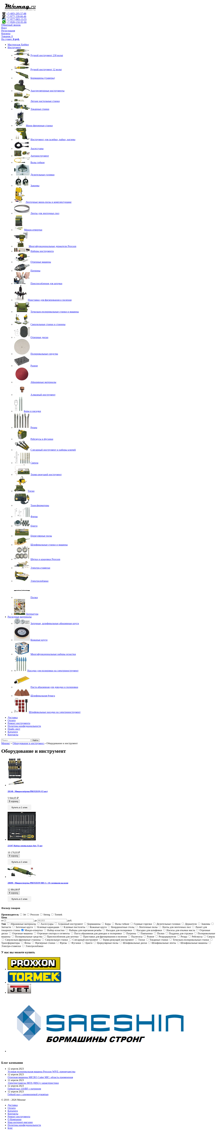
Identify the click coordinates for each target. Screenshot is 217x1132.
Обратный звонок (11, 25)
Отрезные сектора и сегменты (53, 933)
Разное (150, 936)
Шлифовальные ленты (164, 943)
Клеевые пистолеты (74, 927)
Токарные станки (159, 939)
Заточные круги (24, 927)
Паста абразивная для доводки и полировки (98, 933)
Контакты (13, 734)
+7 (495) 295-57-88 (16, 13)
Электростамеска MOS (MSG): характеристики (33, 1083)
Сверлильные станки (56, 939)
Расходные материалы (20, 616)
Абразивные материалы (23, 924)
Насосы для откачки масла (181, 930)
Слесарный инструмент (85, 939)
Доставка (13, 717)
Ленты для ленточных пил (176, 927)
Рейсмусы (197, 936)
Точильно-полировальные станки (191, 939)
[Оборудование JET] (19, 992)
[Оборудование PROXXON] (34, 969)
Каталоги (13, 731)
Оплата (12, 720)
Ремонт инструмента (19, 723)
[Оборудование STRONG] (105, 1051)
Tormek (58, 914)
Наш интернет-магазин (20, 1122)
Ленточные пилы (148, 927)
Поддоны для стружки (181, 933)
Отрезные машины (22, 933)
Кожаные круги (98, 927)
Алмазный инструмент (70, 924)
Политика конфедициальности (24, 726)
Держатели (190, 924)
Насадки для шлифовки (149, 930)
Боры (107, 924)
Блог (10, 1128)
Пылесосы (137, 936)
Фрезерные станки (45, 943)
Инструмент (14, 47)
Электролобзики (34, 946)
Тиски (142, 939)
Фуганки (76, 943)
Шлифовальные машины (194, 943)
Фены (27, 943)
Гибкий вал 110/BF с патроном (24, 1088)
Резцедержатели (167, 936)
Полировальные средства (28, 936)
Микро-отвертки (33, 930)
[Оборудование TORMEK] (34, 982)
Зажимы (206, 924)
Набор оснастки (56, 930)
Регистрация (8, 30)
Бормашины (94, 924)
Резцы (184, 936)
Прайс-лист (14, 729)
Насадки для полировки (119, 930)
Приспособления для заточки (62, 936)
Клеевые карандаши (48, 927)
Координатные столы (123, 927)
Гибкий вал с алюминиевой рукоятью (28, 1094)
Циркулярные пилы (107, 943)
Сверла (210, 936)
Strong (47, 914)
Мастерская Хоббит (18, 44)
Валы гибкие (122, 924)
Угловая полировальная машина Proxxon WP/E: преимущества (41, 1071)
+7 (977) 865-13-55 (17, 19)
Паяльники (146, 933)
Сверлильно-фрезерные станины (22, 939)
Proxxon (34, 914)
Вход (4, 27)
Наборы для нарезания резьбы (85, 930)
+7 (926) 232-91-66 (17, 22)
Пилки (160, 933)
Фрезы (63, 943)
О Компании (14, 1119)
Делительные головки (168, 924)
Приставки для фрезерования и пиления (104, 936)
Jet (25, 914)
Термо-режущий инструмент (118, 939)
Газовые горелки (143, 924)
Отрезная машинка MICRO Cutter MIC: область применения (40, 1077)
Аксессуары (47, 924)
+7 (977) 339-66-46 (16, 16)
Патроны (131, 933)
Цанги (89, 943)
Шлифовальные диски (135, 943)
